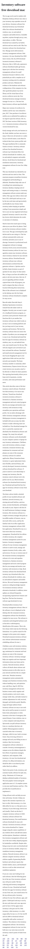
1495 (25, 943)
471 (16, 940)
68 (12, 940)
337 (17, 943)
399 (21, 943)
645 (26, 938)
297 (3, 940)
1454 (13, 938)
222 (21, 945)
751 (17, 947)
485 (3, 947)
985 (12, 943)
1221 (16, 945)
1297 (21, 940)
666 (25, 940)
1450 (8, 940)
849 (21, 938)
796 (3, 943)
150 (12, 945)
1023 (12, 947)
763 (8, 947)
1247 (4, 938)
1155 (25, 945)
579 (8, 945)
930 (3, 945)
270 (8, 938)
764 (17, 938)
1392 (8, 943)
